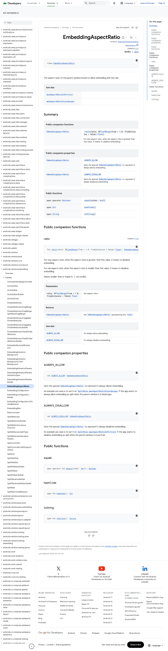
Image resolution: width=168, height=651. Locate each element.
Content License (111, 546)
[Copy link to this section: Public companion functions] (88, 227)
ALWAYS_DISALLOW (92, 174)
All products (134, 633)
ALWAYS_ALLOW (90, 160)
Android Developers (51, 27)
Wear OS (85, 604)
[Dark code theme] (136, 60)
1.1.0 (136, 48)
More (67, 3)
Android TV (86, 617)
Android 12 (107, 618)
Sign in (162, 3)
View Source (130, 45)
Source (41, 610)
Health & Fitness (66, 606)
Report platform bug (154, 597)
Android (41, 597)
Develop (51, 3)
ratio (87, 131)
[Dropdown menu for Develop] (58, 3)
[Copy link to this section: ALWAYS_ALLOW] (67, 365)
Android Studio (147, 3)
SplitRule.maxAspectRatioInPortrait (97, 432)
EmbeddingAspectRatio (64, 63)
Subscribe (135, 644)
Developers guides (132, 607)
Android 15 (107, 606)
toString (88, 214)
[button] (17, 31)
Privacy (63, 614)
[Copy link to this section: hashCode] (59, 483)
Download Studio (132, 615)
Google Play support (154, 608)
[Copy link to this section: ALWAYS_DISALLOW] (71, 405)
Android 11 (107, 622)
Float (100, 134)
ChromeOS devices (90, 608)
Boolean (66, 200)
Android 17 (107, 597)
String (55, 214)
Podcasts (42, 622)
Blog (40, 618)
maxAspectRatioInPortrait (60, 94)
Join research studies (155, 612)
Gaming (63, 597)
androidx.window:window (128, 42)
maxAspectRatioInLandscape (60, 101)
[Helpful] (133, 28)
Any (101, 200)
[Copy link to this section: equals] (54, 458)
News (40, 614)
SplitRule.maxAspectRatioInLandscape (98, 391)
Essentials (32, 3)
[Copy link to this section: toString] (56, 508)
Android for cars (88, 612)
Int (54, 207)
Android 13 (107, 614)
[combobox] (96, 3)
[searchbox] (17, 23)
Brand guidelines (63, 645)
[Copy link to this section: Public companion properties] (90, 353)
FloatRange (105, 131)
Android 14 (107, 610)
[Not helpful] (136, 28)
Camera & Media (67, 610)
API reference (11, 13)
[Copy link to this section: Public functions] (71, 446)
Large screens (87, 600)
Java (136, 52)
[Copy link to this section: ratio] (52, 239)
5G (61, 618)
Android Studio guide (134, 602)
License (50, 645)
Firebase (95, 633)
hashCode (89, 207)
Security (41, 606)
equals (87, 200)
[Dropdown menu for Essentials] (40, 3)
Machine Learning (67, 601)
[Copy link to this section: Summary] (60, 114)
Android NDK (130, 619)
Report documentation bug (154, 602)
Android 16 (107, 601)
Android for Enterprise (47, 601)
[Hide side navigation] (31, 646)
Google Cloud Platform (114, 633)
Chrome (83, 633)
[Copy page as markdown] (131, 37)
